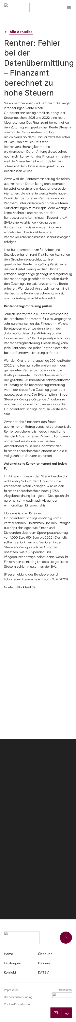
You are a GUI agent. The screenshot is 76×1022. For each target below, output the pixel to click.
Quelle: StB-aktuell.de (19, 587)
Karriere (44, 963)
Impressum (11, 990)
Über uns (45, 954)
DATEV (43, 972)
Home (8, 954)
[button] (69, 8)
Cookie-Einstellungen (18, 1004)
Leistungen (12, 963)
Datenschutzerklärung (18, 997)
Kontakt (10, 972)
